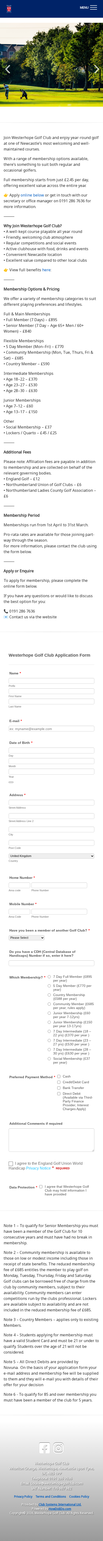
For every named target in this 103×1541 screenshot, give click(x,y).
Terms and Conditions (50, 1497)
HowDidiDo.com (60, 1509)
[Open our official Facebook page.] (44, 1448)
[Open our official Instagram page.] (58, 1448)
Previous (7, 66)
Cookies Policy (79, 1497)
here (46, 269)
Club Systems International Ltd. (60, 1504)
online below (32, 195)
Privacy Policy (23, 1497)
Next (95, 66)
